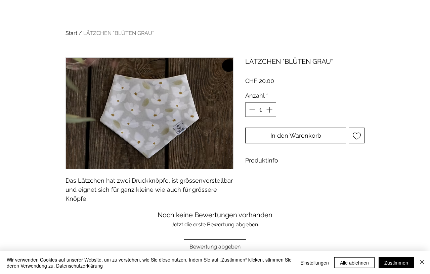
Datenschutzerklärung (79, 265)
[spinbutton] (261, 110)
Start (71, 33)
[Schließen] (422, 263)
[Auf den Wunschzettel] (356, 135)
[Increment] (270, 110)
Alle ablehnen (354, 262)
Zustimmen (396, 262)
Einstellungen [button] (314, 262)
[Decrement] (251, 110)
